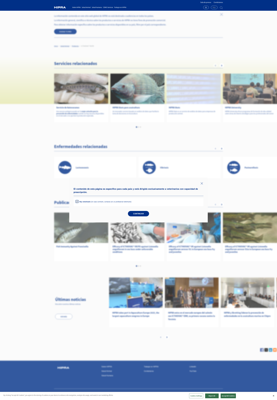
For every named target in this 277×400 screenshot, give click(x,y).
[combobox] (206, 8)
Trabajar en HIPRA (120, 7)
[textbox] (214, 7)
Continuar (138, 214)
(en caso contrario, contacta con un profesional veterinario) (105, 202)
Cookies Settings (196, 396)
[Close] (273, 395)
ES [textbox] (206, 7)
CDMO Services (108, 7)
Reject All (212, 396)
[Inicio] (62, 7)
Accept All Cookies (228, 396)
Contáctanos (218, 2)
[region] (138, 396)
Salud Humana (97, 7)
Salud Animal (86, 7)
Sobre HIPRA (76, 7)
